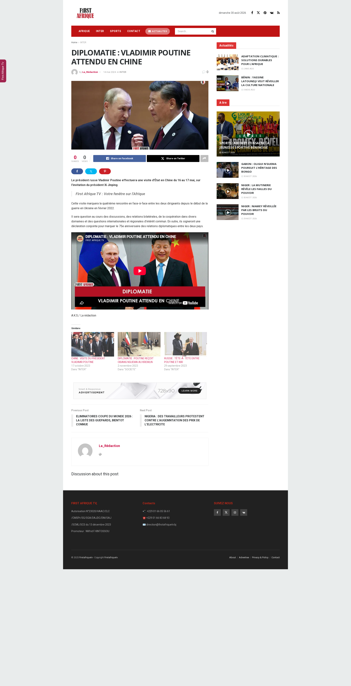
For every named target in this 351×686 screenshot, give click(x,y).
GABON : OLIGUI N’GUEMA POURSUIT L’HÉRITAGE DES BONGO (259, 167)
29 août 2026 (250, 218)
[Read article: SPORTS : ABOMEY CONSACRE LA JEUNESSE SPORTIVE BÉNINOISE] (248, 134)
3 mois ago (249, 90)
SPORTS (115, 31)
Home (74, 42)
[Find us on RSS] (278, 13)
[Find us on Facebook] (252, 13)
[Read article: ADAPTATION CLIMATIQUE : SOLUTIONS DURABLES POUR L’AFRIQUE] (228, 62)
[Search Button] (213, 31)
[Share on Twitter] (91, 171)
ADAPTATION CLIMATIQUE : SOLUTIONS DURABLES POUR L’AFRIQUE (260, 60)
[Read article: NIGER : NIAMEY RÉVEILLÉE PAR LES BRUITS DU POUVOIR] (228, 212)
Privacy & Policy (260, 557)
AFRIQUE (84, 31)
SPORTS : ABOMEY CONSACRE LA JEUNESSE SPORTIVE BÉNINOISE (244, 145)
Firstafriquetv (86, 557)
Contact (133, 31)
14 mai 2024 (109, 72)
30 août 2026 (228, 152)
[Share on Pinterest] (105, 171)
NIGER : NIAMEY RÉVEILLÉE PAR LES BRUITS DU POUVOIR (258, 210)
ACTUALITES (159, 31)
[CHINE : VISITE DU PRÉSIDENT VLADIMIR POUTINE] (92, 344)
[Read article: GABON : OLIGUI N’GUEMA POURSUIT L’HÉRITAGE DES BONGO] (228, 170)
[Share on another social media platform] (204, 158)
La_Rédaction (90, 72)
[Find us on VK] (271, 13)
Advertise (244, 557)
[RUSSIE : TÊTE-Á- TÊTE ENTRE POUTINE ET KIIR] (185, 344)
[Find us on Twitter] (258, 13)
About (232, 557)
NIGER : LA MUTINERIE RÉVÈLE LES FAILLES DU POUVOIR (256, 189)
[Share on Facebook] (77, 171)
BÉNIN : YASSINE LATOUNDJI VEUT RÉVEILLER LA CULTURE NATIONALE (260, 81)
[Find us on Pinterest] (265, 13)
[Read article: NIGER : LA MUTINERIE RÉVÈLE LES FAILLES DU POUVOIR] (228, 191)
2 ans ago (248, 69)
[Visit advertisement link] (139, 391)
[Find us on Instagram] (234, 512)
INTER (100, 31)
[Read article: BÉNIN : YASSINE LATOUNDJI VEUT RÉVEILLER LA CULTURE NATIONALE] (228, 83)
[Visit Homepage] (86, 13)
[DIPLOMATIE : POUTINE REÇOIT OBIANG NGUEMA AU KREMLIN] (139, 344)
